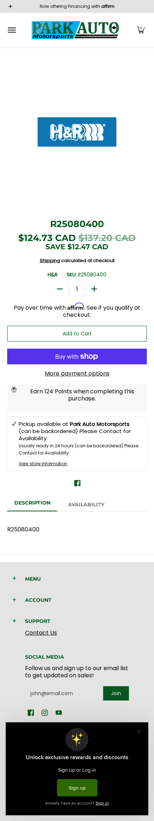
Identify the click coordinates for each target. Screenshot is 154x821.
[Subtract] (59, 289)
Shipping (50, 260)
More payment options (77, 373)
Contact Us (41, 633)
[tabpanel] (77, 525)
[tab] (32, 504)
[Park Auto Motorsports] (75, 30)
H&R (53, 274)
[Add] (94, 289)
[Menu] (11, 30)
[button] (141, 30)
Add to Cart (77, 333)
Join (116, 693)
